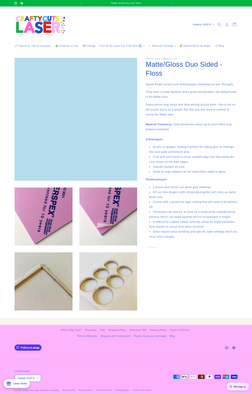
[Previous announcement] (81, 3)
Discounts (90, 330)
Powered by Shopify (49, 390)
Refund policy (69, 390)
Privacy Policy (158, 330)
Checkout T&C (138, 330)
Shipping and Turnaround (115, 336)
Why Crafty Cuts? (71, 330)
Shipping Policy (117, 330)
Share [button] (152, 247)
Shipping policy (122, 390)
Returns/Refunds (87, 336)
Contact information (142, 390)
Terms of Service (180, 330)
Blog (172, 336)
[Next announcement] (171, 3)
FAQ (102, 330)
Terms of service (104, 390)
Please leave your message (150, 336)
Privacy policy (85, 390)
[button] (122, 45)
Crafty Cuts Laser (31, 390)
